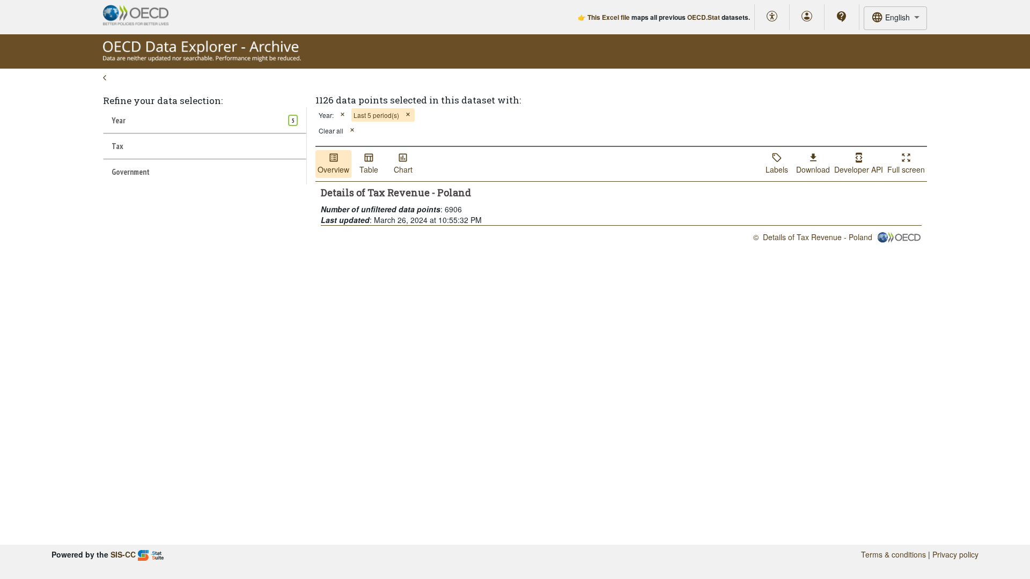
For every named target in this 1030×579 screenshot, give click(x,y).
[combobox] (895, 17)
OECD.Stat (703, 17)
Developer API (858, 169)
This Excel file (608, 17)
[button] (342, 115)
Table (368, 169)
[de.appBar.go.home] (202, 59)
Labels (777, 169)
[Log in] (807, 17)
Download (813, 169)
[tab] (204, 120)
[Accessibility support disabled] (772, 17)
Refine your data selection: (163, 100)
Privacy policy (955, 554)
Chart (403, 169)
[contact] (842, 16)
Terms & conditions (893, 554)
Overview (333, 169)
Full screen (906, 169)
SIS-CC (123, 554)
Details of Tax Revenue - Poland (817, 237)
